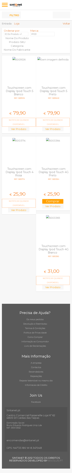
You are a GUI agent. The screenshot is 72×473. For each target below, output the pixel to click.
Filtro (14, 15)
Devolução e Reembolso (35, 323)
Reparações (36, 376)
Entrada (7, 23)
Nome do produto (17, 38)
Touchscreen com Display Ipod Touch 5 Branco (19, 91)
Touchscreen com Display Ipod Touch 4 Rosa (19, 172)
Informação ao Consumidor (35, 341)
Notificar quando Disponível (19, 122)
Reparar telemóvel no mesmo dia (36, 380)
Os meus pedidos (35, 319)
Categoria (17, 45)
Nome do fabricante (17, 49)
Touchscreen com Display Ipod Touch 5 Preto (53, 91)
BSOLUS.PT (55, 460)
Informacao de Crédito (36, 385)
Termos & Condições (35, 328)
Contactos (36, 367)
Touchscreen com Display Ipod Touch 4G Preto (54, 172)
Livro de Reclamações (35, 346)
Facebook (36, 402)
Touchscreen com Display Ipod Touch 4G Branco (54, 249)
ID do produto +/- (13, 34)
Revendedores (36, 371)
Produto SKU (17, 42)
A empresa (36, 363)
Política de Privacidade (35, 332)
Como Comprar (35, 337)
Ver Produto (18, 129)
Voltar (66, 23)
